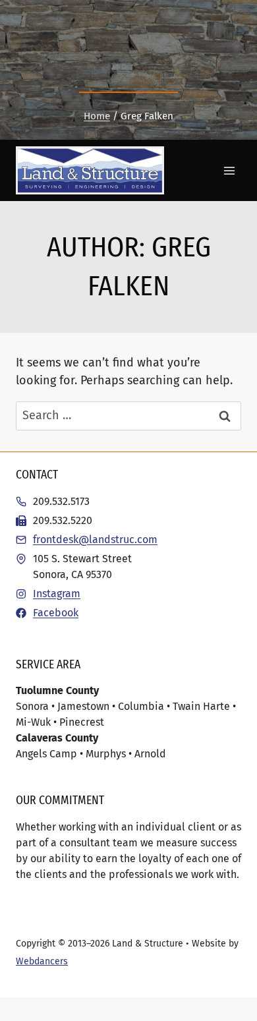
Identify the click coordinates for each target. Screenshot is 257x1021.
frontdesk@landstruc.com (95, 539)
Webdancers (42, 961)
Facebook (55, 612)
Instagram (56, 593)
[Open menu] (229, 170)
